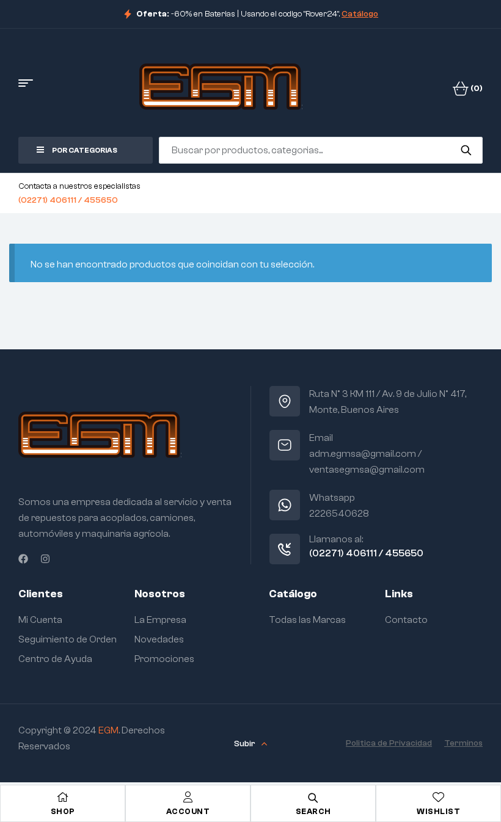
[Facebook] (23, 559)
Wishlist (438, 811)
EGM (108, 730)
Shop (63, 811)
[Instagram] (45, 559)
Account (188, 811)
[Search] (466, 150)
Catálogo (360, 14)
